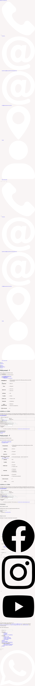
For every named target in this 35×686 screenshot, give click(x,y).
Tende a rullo (6, 636)
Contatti (5, 633)
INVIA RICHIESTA (2, 431)
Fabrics (1, 367)
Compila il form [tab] (5, 377)
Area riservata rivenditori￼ (7, 642)
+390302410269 (25, 624)
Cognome (11, 419)
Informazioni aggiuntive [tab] (6, 376)
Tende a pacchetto (7, 638)
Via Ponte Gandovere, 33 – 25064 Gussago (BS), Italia (10, 624)
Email (1, 494)
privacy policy (8, 512)
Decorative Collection (8, 645)
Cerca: (3, 630)
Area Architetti (5, 641)
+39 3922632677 (3, 415)
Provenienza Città (3, 496)
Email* (1, 510)
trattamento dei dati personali (24, 428)
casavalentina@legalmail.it (17, 623)
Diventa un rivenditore (8, 378)
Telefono (2, 495)
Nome (10, 418)
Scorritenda (6, 639)
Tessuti (1, 433)
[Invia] (2, 631)
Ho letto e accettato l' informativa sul (17, 428)
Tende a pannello (7, 637)
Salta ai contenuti (3, 0)
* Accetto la (6, 512)
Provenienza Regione (4, 497)
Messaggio (2, 499)
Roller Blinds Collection (8, 644)
